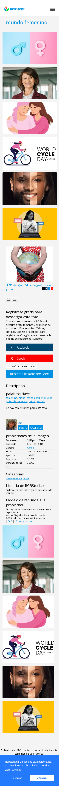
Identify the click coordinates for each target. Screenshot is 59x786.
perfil (23, 427)
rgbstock (17, 9)
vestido (41, 401)
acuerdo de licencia (46, 750)
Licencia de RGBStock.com (27, 485)
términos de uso (23, 521)
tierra (32, 401)
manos (31, 398)
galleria (36, 427)
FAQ (10, 521)
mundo (48, 398)
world (26, 478)
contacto (28, 750)
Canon (30, 447)
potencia (11, 401)
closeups (17, 478)
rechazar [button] (17, 778)
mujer (39, 398)
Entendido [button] (42, 778)
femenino (11, 398)
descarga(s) (35, 285)
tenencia (22, 401)
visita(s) (17, 285)
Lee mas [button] (16, 769)
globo (22, 398)
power (9, 478)
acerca (39, 753)
